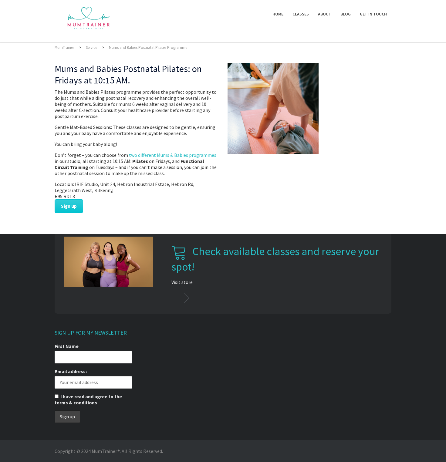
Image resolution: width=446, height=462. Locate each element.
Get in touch (373, 14)
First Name (67, 346)
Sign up (69, 206)
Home (277, 14)
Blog (345, 14)
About (324, 14)
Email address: (71, 371)
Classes (300, 14)
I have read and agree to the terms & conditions (88, 399)
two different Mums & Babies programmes (172, 155)
